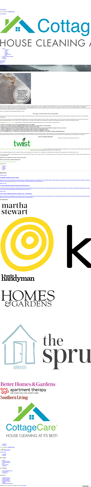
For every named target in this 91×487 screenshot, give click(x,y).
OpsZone (4, 465)
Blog (6, 55)
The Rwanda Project (6, 462)
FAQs (6, 51)
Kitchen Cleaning (5, 479)
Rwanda (6, 53)
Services (4, 57)
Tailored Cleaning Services (7, 483)
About (3, 48)
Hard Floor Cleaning (6, 481)
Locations (4, 58)
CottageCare (2, 65)
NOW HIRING (3, 9)
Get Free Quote (3, 452)
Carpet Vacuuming (6, 478)
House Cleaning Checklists (7, 56)
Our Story (7, 49)
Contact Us (4, 472)
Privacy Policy (23, 485)
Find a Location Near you (7, 470)
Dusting (4, 482)
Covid (6, 50)
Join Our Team (5, 464)
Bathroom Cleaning (6, 477)
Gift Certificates (3, 13)
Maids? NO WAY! (6, 461)
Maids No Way (8, 54)
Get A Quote (2, 60)
